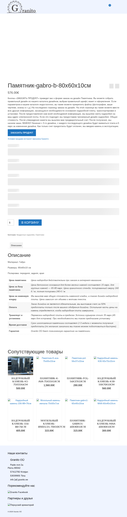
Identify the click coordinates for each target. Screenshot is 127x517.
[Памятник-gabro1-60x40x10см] (117, 86)
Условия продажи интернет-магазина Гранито (28, 138)
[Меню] (116, 7)
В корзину (30, 222)
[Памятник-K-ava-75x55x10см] (111, 86)
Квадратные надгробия (26, 235)
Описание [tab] (16, 245)
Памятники (39, 235)
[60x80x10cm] (63, 76)
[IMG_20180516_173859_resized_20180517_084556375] (63, 43)
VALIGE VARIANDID (20, 395)
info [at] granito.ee (19, 479)
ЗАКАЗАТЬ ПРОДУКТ (22, 132)
